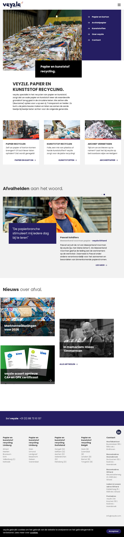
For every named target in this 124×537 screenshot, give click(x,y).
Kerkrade (6, 462)
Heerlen (6, 451)
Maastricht (33, 457)
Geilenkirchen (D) (60, 458)
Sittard (5, 449)
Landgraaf (33, 454)
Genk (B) (85, 449)
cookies (34, 532)
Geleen (32, 459)
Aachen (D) (60, 454)
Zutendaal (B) (85, 452)
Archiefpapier (107, 160)
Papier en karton (24, 160)
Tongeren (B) (87, 462)
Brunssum (7, 454)
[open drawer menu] (119, 5)
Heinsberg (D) (60, 462)
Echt (5, 457)
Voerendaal (34, 462)
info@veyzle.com (113, 516)
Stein (31, 449)
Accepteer (114, 531)
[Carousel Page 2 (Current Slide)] (104, 194)
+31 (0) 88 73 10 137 (30, 418)
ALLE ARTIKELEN (67, 364)
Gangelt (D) (60, 449)
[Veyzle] (13, 4)
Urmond (32, 451)
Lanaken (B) (86, 457)
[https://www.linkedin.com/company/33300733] (118, 432)
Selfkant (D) (60, 451)
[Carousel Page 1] (102, 194)
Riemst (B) (85, 459)
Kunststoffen (66, 160)
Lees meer (100, 265)
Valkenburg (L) (9, 459)
